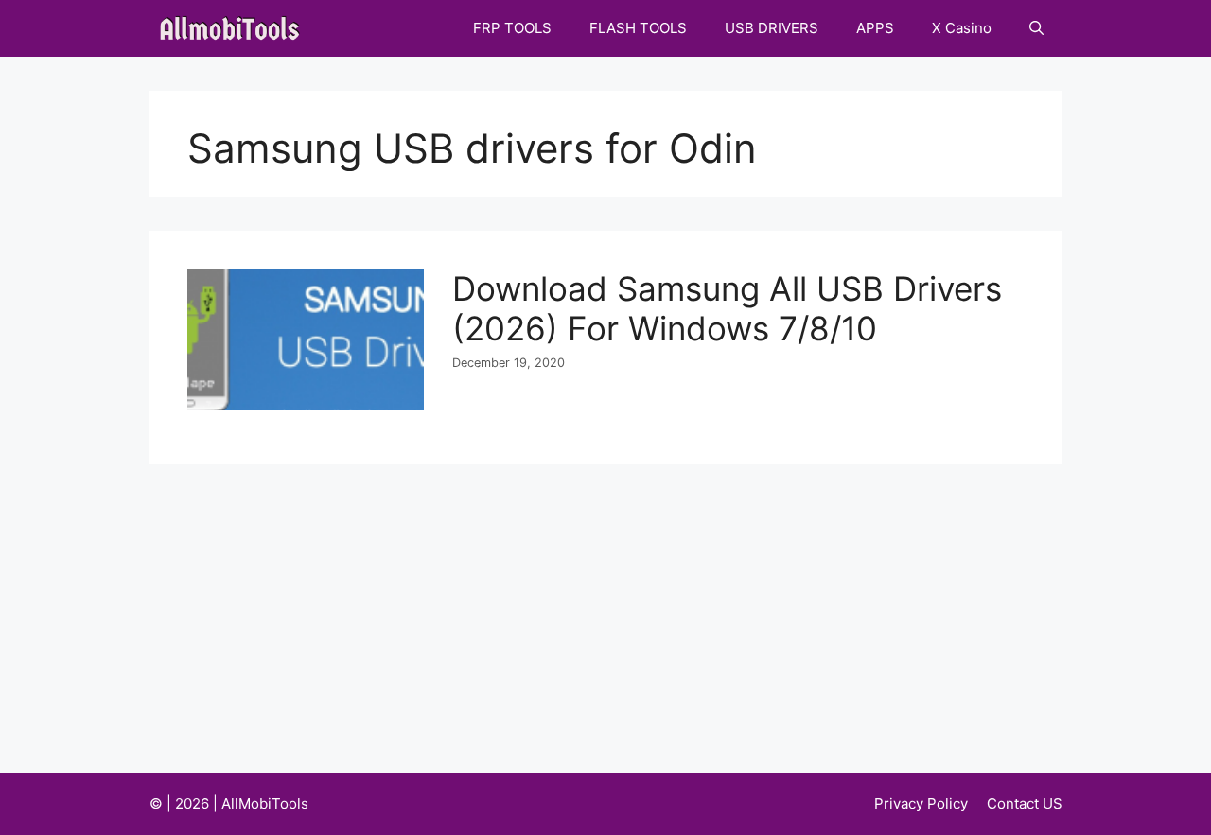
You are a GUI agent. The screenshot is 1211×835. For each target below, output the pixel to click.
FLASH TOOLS (638, 28)
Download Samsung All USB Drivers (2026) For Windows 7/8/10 (727, 308)
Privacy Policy (921, 803)
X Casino (962, 28)
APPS (875, 28)
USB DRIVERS (771, 28)
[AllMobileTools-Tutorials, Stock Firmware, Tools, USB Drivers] (235, 28)
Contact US (1024, 803)
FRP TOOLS (512, 28)
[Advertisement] (605, 606)
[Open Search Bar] (1036, 28)
